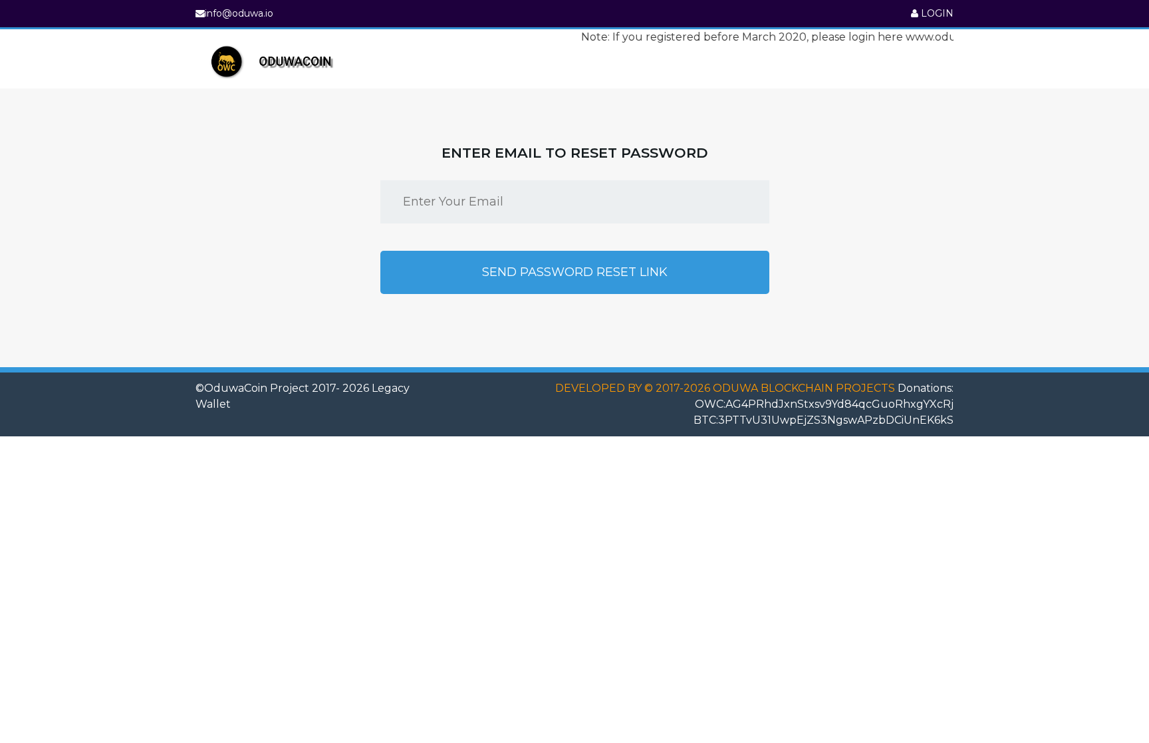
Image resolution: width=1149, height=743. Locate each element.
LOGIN (936, 13)
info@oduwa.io (239, 13)
